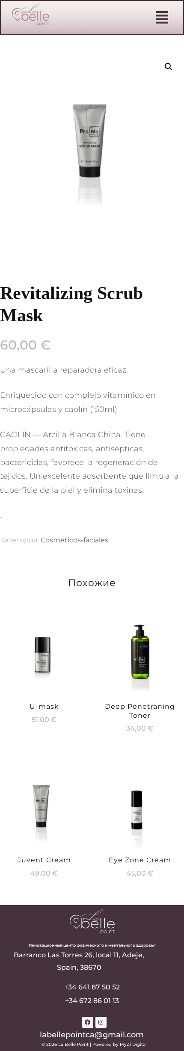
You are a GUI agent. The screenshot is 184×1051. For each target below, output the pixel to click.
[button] (162, 18)
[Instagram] (101, 1022)
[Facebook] (87, 1022)
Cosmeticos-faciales (74, 540)
